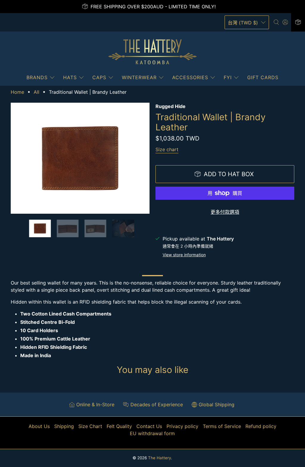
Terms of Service (222, 426)
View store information (184, 254)
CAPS (99, 77)
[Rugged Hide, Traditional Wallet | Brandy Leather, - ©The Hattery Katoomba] (80, 158)
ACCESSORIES (190, 77)
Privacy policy (182, 426)
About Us (39, 426)
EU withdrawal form (152, 433)
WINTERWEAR (139, 77)
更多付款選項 (225, 212)
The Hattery (159, 457)
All (36, 92)
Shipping (64, 426)
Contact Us (149, 426)
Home (17, 92)
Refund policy (260, 426)
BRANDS (37, 77)
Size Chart (90, 426)
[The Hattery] (152, 52)
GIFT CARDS (262, 77)
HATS (70, 77)
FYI (228, 77)
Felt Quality (119, 426)
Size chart (166, 149)
